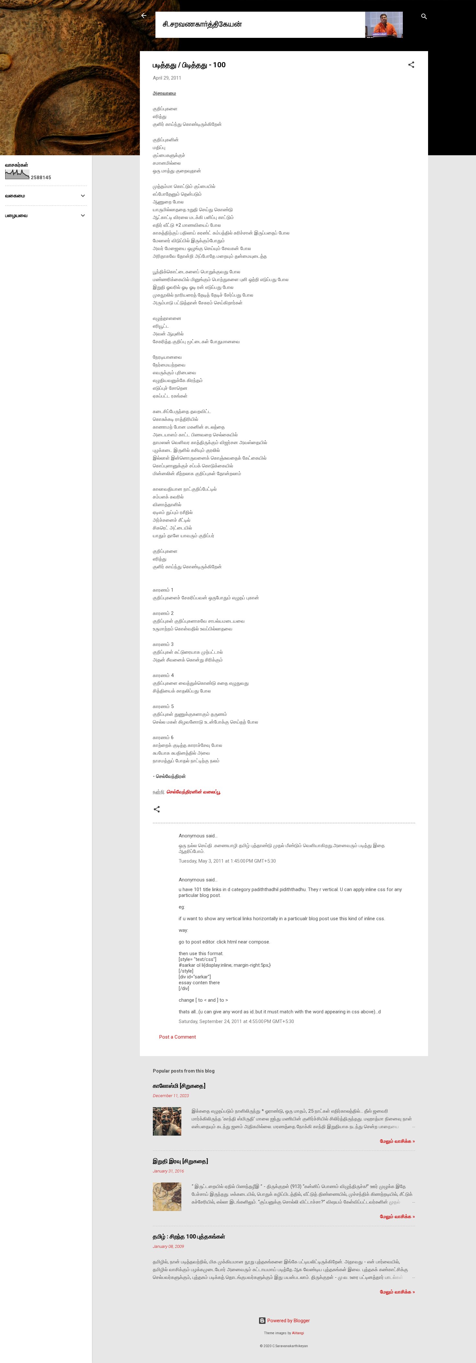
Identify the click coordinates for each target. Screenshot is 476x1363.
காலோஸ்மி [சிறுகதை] (179, 1085)
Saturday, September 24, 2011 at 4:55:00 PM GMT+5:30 (236, 1021)
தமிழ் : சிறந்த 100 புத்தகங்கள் (189, 1236)
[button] (411, 66)
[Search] (424, 17)
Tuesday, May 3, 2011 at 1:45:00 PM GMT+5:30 (227, 861)
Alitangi (298, 1333)
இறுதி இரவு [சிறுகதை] (180, 1161)
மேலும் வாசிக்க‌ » (397, 1141)
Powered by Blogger (288, 1321)
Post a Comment (177, 1037)
